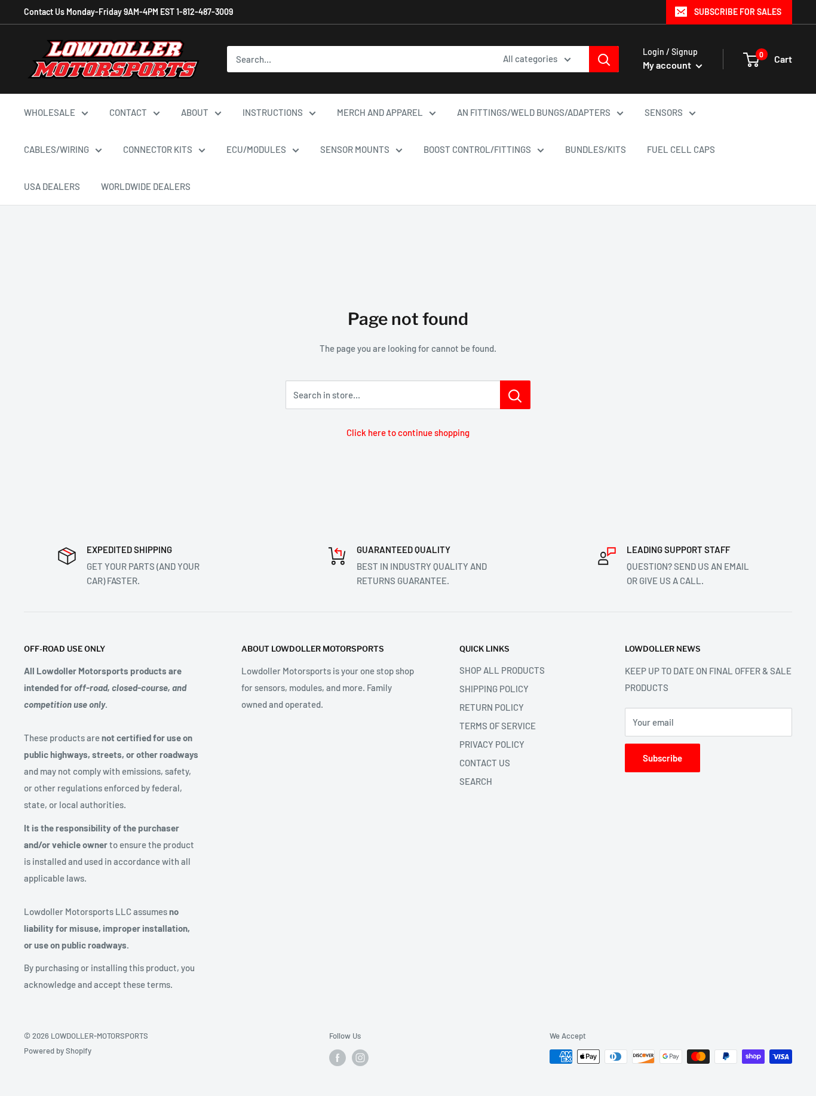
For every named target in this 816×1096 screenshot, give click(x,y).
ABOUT (194, 112)
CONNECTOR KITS (157, 149)
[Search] (604, 59)
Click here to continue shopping (408, 432)
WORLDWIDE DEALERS (146, 186)
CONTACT (128, 112)
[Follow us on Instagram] (360, 1057)
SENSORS (664, 112)
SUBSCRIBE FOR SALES (737, 12)
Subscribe (662, 758)
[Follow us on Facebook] (337, 1057)
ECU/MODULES (256, 149)
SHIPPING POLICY (494, 688)
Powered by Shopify (57, 1050)
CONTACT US (484, 762)
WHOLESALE (49, 112)
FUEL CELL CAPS (681, 149)
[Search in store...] (515, 394)
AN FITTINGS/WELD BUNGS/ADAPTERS (534, 112)
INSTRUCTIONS (273, 112)
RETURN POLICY (491, 707)
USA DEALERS (52, 186)
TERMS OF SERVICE (497, 725)
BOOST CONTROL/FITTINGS (477, 149)
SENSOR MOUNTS (354, 149)
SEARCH (475, 781)
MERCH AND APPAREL (380, 112)
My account (668, 64)
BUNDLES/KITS (595, 149)
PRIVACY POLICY (491, 744)
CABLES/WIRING (56, 149)
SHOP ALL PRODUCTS (502, 670)
